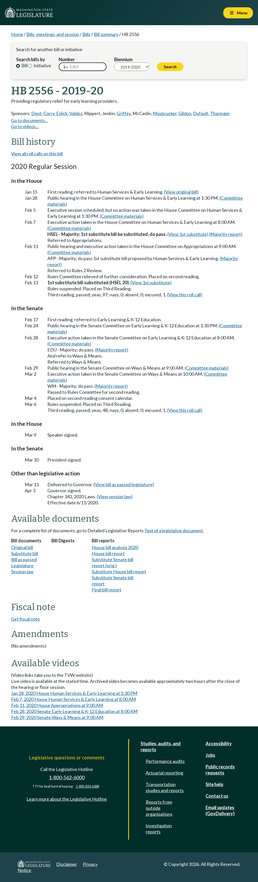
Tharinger (220, 113)
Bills (86, 34)
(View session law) (115, 496)
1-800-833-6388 (87, 786)
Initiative (42, 65)
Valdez (75, 113)
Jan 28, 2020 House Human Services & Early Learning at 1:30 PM (74, 693)
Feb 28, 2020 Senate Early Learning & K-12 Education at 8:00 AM (74, 711)
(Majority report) (225, 234)
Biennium (123, 59)
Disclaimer (66, 864)
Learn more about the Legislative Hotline (66, 799)
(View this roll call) (184, 294)
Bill (24, 65)
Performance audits (165, 761)
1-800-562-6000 (67, 777)
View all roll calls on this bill (37, 153)
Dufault (200, 113)
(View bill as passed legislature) (123, 484)
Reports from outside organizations (159, 808)
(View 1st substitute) (187, 234)
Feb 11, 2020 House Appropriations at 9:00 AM (57, 705)
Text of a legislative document (173, 530)
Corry (48, 113)
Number (67, 59)
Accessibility (219, 743)
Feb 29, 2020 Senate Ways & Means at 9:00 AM (57, 717)
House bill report (108, 553)
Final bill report (106, 589)
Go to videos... (25, 126)
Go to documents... (29, 120)
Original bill (22, 547)
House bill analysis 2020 (115, 547)
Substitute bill (24, 553)
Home (17, 34)
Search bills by (30, 59)
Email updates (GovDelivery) (220, 810)
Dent (36, 113)
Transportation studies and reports (165, 787)
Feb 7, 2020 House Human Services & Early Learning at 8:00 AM (73, 699)
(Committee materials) (122, 216)
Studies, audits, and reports (161, 746)
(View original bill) (181, 192)
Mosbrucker (165, 113)
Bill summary (106, 34)
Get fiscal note (25, 619)
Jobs (210, 755)
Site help (214, 784)
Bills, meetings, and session (52, 34)
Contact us (217, 796)
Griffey (124, 113)
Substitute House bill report (119, 571)
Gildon (184, 113)
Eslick (62, 113)
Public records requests (220, 769)
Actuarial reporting (164, 772)
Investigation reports (159, 828)
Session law (22, 571)
